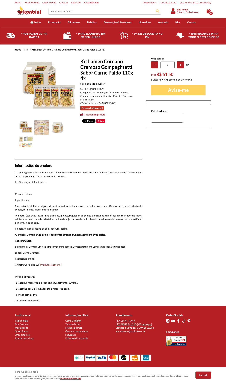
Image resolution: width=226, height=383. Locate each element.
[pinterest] (189, 321)
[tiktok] (183, 321)
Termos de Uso (72, 324)
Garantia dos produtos (76, 331)
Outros (191, 22)
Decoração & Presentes (118, 22)
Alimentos (73, 22)
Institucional (23, 315)
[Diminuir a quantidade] (154, 64)
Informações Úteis (76, 315)
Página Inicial (21, 320)
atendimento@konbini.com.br (130, 331)
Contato (63, 2)
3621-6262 (167, 2)
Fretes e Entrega (73, 327)
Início (37, 22)
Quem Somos (49, 2)
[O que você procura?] (157, 11)
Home (18, 2)
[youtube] (173, 321)
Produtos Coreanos (51, 264)
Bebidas (92, 22)
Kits (177, 22)
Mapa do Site (21, 327)
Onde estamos (22, 335)
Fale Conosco (21, 324)
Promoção (54, 22)
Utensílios (145, 22)
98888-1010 (195, 2)
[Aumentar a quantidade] (180, 64)
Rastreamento (91, 2)
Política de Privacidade (76, 338)
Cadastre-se (192, 12)
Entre (179, 12)
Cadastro (76, 2)
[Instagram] (168, 321)
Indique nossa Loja (24, 338)
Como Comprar (73, 320)
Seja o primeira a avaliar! (92, 83)
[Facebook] (178, 321)
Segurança (70, 335)
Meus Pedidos (32, 2)
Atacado (163, 22)
